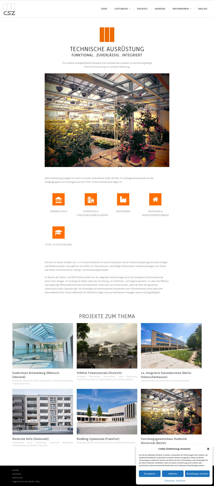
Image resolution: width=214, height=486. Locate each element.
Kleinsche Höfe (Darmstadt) (30, 438)
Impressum (180, 480)
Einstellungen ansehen (197, 473)
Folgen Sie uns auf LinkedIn (23, 481)
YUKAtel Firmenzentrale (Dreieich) (99, 372)
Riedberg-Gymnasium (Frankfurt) (98, 438)
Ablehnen (172, 473)
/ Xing (37, 481)
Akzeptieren (149, 473)
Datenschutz (170, 480)
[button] (208, 448)
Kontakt (15, 470)
